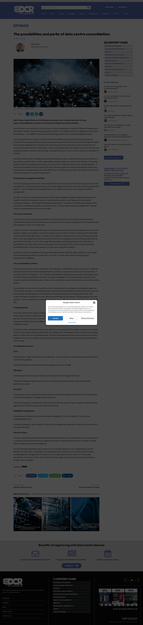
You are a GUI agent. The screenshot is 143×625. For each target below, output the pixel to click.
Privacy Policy (72, 322)
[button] (94, 303)
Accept (55, 318)
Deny (71, 318)
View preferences (87, 318)
